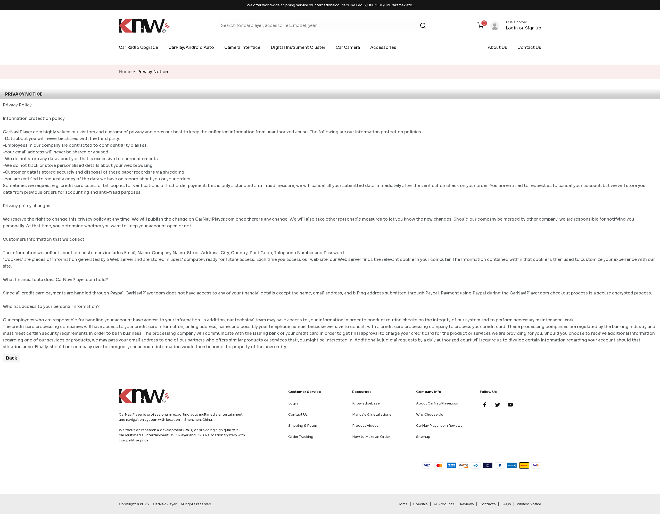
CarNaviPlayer (165, 504)
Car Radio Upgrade (138, 47)
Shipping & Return (303, 425)
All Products (443, 504)
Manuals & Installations (371, 414)
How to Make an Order (371, 436)
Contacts (488, 504)
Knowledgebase (366, 403)
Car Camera (348, 47)
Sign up (533, 28)
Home (125, 71)
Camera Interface (242, 47)
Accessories (383, 47)
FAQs (506, 504)
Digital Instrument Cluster (298, 47)
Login (512, 28)
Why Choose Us (429, 414)
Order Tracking (300, 436)
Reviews (467, 504)
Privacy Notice (529, 504)
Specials (420, 504)
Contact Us (529, 47)
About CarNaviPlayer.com (437, 403)
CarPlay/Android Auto (191, 47)
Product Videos (365, 425)
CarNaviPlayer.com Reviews (439, 425)
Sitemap (423, 436)
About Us (497, 47)
